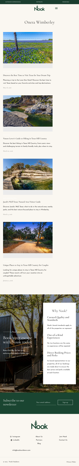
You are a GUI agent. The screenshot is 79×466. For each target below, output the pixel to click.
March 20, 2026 (8, 151)
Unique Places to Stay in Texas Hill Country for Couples (25, 265)
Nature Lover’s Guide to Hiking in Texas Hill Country (25, 138)
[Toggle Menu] (56, 8)
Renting (6, 135)
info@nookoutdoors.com (21, 450)
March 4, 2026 (7, 214)
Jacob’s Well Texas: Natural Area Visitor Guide (22, 202)
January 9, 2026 (8, 281)
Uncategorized (10, 71)
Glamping (7, 261)
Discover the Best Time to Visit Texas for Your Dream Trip (26, 75)
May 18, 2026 (7, 88)
